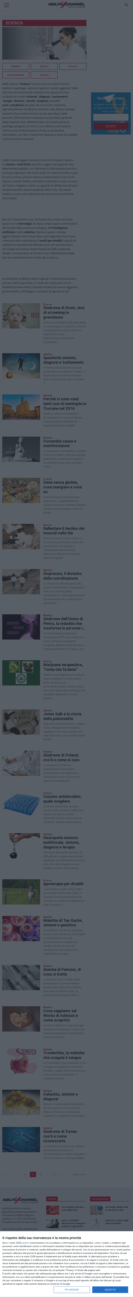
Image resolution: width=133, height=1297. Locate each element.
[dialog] (66, 1264)
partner (25, 1243)
